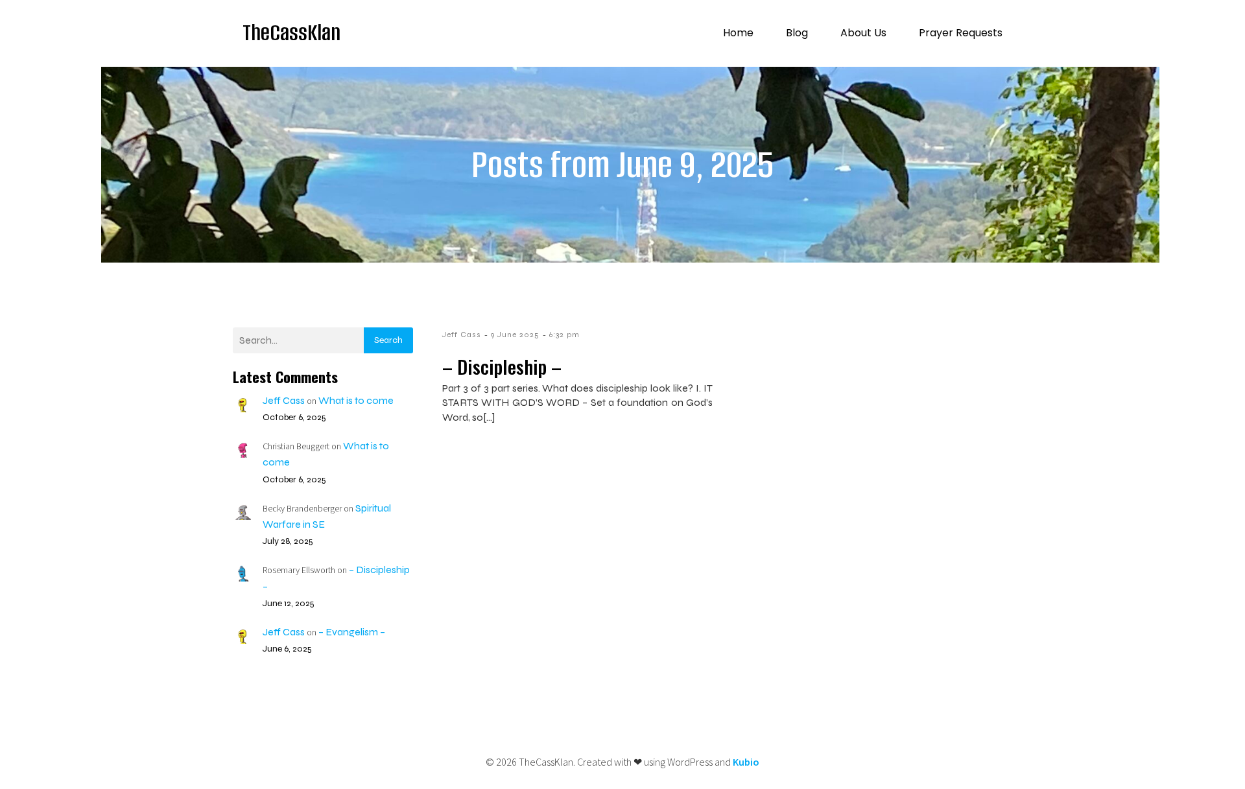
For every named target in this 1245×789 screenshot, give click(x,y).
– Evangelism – (351, 632)
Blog (797, 32)
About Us (863, 32)
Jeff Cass (284, 400)
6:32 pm (564, 334)
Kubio (746, 761)
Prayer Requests (960, 32)
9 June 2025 (515, 334)
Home (738, 32)
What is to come (356, 400)
